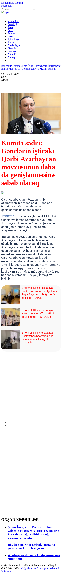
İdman (11, 42)
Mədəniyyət (14, 45)
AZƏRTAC (8, 216)
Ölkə (10, 30)
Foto (10, 27)
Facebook (6, 5)
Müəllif (12, 54)
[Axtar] (34, 9)
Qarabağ (12, 24)
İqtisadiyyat (14, 39)
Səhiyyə (12, 51)
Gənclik (12, 48)
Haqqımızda (7, 2)
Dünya (11, 33)
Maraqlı (12, 57)
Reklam (19, 2)
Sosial (11, 36)
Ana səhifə (13, 21)
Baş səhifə (6, 65)
